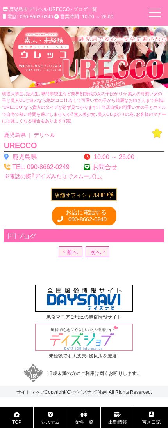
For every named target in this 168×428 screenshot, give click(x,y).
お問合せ (104, 166)
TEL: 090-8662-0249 (41, 166)
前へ (72, 252)
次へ (95, 252)
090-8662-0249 (86, 216)
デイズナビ (85, 391)
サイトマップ (30, 391)
